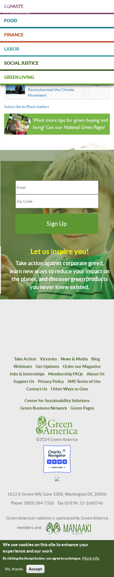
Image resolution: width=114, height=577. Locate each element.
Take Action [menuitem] (25, 359)
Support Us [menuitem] (24, 381)
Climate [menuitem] (13, 6)
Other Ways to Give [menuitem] (69, 389)
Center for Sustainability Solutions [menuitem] (57, 400)
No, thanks (14, 569)
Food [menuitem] (10, 20)
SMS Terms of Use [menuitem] (84, 381)
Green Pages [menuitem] (82, 408)
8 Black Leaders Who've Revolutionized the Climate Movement (51, 89)
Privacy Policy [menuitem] (51, 381)
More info (90, 558)
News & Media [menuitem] (74, 359)
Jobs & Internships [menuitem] (27, 374)
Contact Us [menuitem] (36, 389)
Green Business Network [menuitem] (43, 408)
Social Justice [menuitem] (21, 63)
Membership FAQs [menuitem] (65, 374)
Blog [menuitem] (95, 359)
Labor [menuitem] (11, 48)
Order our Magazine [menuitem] (82, 366)
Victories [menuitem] (48, 359)
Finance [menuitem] (14, 34)
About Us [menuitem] (96, 374)
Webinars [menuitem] (23, 366)
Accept (35, 569)
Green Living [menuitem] (19, 77)
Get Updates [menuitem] (47, 366)
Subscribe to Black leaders (26, 106)
